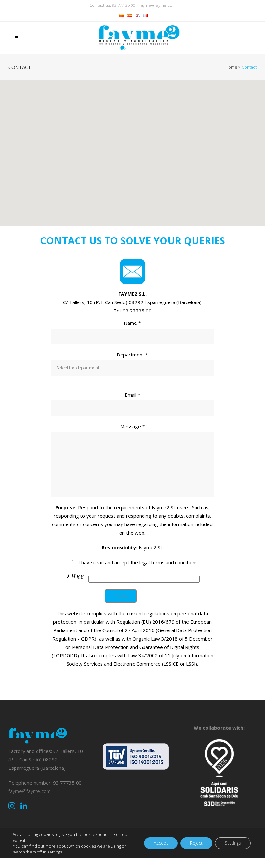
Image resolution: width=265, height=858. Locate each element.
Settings (233, 843)
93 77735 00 (137, 310)
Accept (161, 843)
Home (231, 67)
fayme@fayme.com (157, 5)
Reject (196, 843)
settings (55, 852)
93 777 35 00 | (125, 5)
